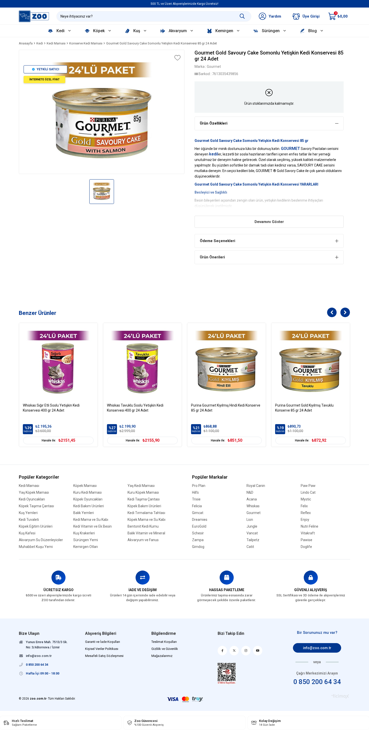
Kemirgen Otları (85, 547)
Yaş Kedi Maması (141, 486)
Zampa (198, 540)
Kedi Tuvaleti (29, 520)
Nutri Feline (309, 526)
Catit (250, 547)
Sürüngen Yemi (85, 540)
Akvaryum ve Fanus (143, 540)
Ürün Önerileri (212, 257)
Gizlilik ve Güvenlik (164, 649)
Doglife (306, 547)
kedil (213, 154)
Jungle (252, 526)
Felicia (197, 506)
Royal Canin (256, 486)
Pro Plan (198, 486)
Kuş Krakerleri (84, 533)
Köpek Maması (85, 486)
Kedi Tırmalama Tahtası (146, 513)
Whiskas (253, 506)
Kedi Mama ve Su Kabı (90, 520)
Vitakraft (308, 533)
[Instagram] (245, 650)
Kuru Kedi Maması (87, 492)
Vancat (252, 533)
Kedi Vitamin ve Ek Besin (92, 526)
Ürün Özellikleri (213, 123)
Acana (252, 499)
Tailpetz (253, 540)
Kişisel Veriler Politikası (101, 649)
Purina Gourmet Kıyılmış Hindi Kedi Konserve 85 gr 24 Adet (225, 407)
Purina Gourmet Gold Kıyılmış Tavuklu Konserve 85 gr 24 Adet (304, 407)
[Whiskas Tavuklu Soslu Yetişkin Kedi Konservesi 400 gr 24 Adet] (142, 362)
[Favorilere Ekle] (176, 58)
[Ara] (242, 16)
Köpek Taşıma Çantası (36, 506)
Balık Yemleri (83, 513)
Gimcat (197, 513)
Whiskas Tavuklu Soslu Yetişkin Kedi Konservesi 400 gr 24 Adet (135, 407)
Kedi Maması (29, 486)
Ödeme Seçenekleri (217, 241)
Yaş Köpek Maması (34, 492)
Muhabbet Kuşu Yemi (36, 547)
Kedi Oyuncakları (32, 499)
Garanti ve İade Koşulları (102, 642)
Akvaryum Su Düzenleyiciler (41, 540)
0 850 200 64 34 (317, 682)
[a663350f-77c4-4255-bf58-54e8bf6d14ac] (227, 673)
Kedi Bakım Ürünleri (88, 506)
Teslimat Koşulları (164, 642)
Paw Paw (308, 486)
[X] (234, 650)
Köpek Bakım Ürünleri (144, 506)
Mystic (306, 499)
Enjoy (305, 520)
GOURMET (290, 148)
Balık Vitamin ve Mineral (146, 533)
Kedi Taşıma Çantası (144, 499)
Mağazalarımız (161, 656)
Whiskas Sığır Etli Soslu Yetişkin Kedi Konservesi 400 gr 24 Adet (51, 407)
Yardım (275, 16)
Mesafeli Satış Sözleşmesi (104, 656)
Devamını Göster (269, 221)
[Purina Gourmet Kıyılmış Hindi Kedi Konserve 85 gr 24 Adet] (226, 362)
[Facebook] (222, 650)
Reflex (306, 513)
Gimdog (198, 547)
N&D (250, 492)
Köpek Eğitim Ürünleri (35, 526)
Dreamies (199, 520)
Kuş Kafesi (27, 533)
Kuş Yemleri (28, 513)
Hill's (195, 492)
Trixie (196, 499)
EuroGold (199, 526)
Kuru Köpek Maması (143, 492)
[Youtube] (257, 650)
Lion (250, 520)
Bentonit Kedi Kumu (143, 526)
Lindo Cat (308, 492)
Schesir (198, 533)
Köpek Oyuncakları (87, 499)
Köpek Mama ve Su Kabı (146, 520)
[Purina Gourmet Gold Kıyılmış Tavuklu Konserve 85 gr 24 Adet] (310, 362)
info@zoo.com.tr (317, 648)
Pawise (306, 540)
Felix (304, 506)
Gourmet (254, 513)
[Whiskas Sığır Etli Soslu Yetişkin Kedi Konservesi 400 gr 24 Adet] (58, 362)
